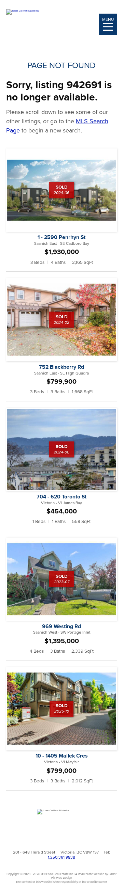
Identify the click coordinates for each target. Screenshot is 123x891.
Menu (108, 19)
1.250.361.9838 (61, 857)
